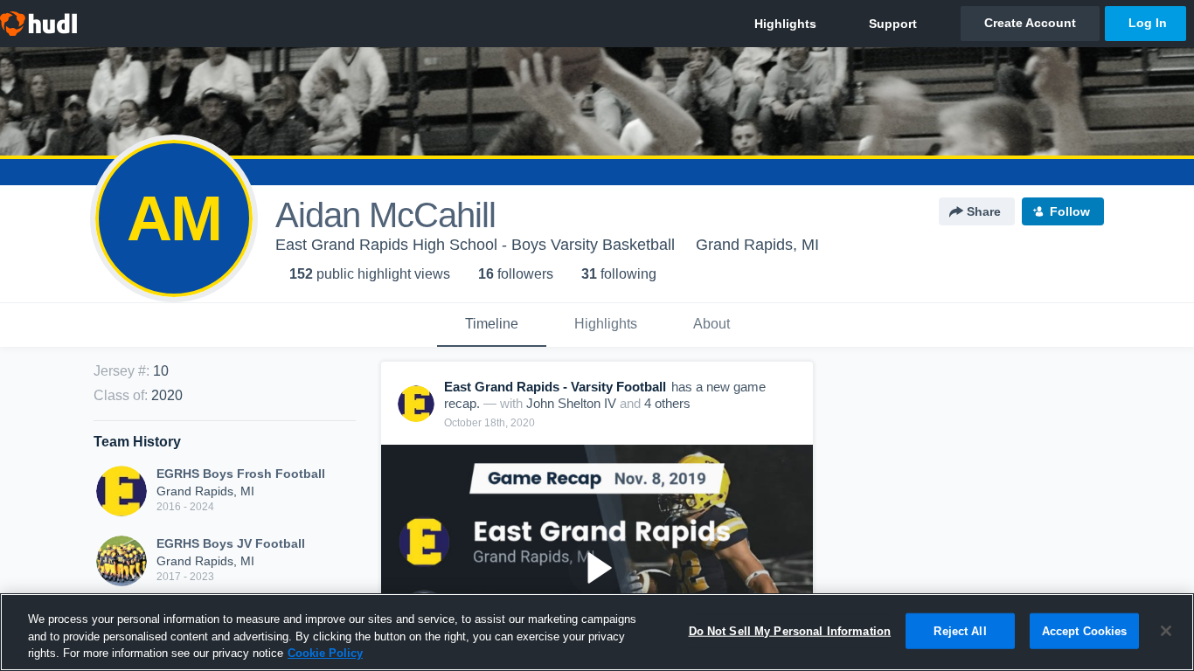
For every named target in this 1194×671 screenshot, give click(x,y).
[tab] (491, 325)
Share (984, 211)
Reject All (960, 630)
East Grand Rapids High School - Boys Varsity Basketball (475, 244)
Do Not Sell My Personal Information (790, 630)
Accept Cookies (1085, 630)
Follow (1070, 211)
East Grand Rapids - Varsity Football (555, 386)
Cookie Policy (325, 653)
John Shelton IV (571, 403)
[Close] (1166, 631)
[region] (597, 632)
